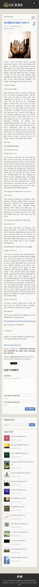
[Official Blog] (18, 576)
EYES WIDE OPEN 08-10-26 (19, 524)
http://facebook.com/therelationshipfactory (20, 321)
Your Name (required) (11, 396)
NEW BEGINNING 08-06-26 (19, 557)
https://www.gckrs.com (12, 345)
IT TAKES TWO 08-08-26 (18, 541)
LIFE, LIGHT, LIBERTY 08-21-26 (20, 445)
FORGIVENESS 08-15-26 (18, 498)
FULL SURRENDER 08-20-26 (19, 453)
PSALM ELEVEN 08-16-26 (18, 490)
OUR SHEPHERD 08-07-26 (19, 549)
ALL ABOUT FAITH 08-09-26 (19, 532)
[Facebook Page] (21, 576)
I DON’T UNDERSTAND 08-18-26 (21, 473)
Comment (7, 376)
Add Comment (9, 28)
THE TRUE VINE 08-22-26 (18, 436)
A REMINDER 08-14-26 (18, 507)
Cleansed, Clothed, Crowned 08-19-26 (22, 463)
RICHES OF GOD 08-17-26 (19, 481)
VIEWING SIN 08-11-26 (18, 515)
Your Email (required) (11, 402)
